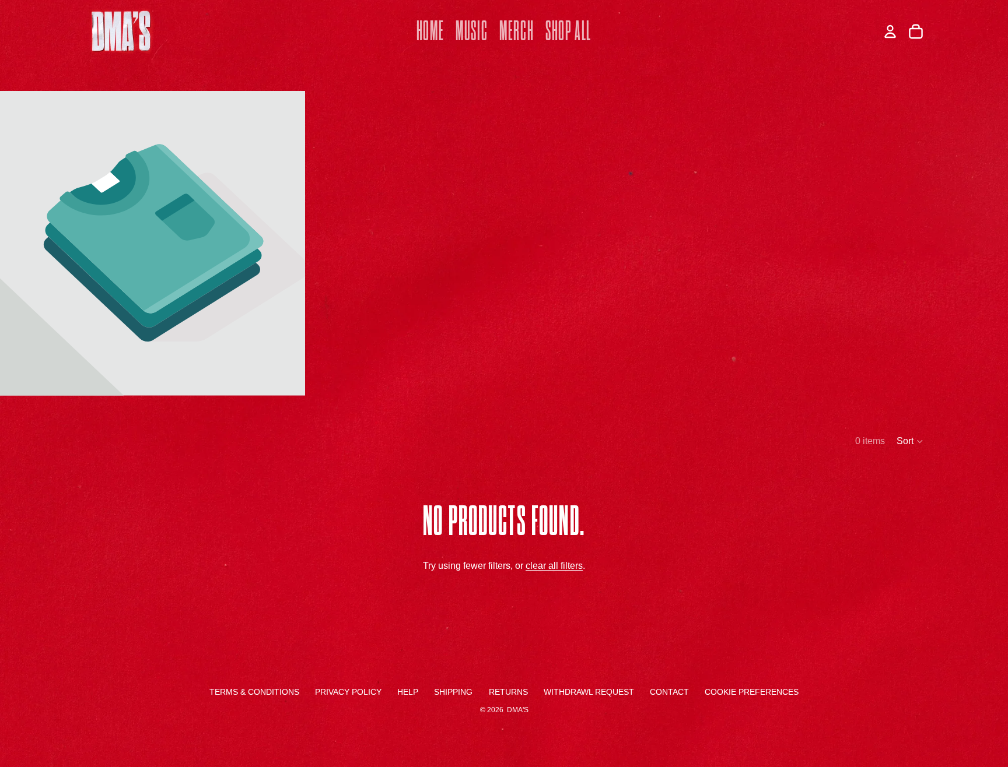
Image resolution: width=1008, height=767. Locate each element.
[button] (910, 441)
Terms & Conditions (254, 691)
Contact (669, 691)
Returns (508, 691)
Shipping (453, 691)
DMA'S (517, 710)
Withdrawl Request (589, 691)
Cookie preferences (752, 691)
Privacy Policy (348, 691)
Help (407, 691)
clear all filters (554, 566)
